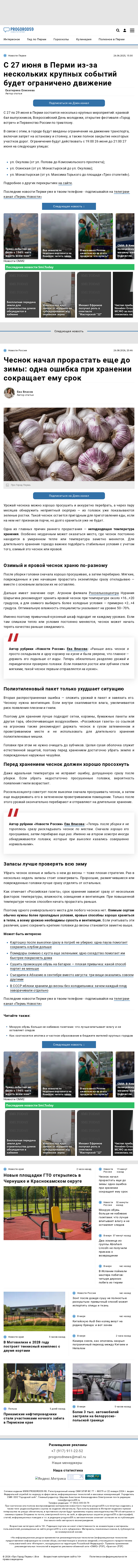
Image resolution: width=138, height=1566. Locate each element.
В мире (108, 1235)
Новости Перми (17, 55)
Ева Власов (25, 391)
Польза (12, 1408)
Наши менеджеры (67, 1463)
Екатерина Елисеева (20, 90)
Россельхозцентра (104, 593)
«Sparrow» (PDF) (114, 1546)
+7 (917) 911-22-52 (67, 1451)
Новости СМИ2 (14, 261)
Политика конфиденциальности (108, 1556)
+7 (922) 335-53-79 (79, 1503)
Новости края (16, 1169)
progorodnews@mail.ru (67, 1457)
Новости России (17, 350)
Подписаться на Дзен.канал (69, 103)
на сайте (65, 183)
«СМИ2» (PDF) (97, 1546)
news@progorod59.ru (69, 1500)
